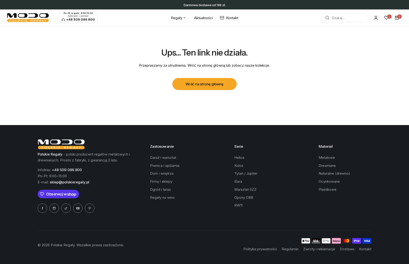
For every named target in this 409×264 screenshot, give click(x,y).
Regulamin (290, 249)
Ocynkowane (329, 181)
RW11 (238, 205)
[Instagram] (54, 208)
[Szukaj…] (327, 17)
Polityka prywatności (260, 249)
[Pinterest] (89, 208)
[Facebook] (42, 208)
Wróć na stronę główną (204, 84)
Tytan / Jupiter (246, 173)
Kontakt (365, 249)
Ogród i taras (160, 189)
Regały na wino (162, 197)
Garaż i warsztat (163, 157)
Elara (238, 181)
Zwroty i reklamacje (319, 249)
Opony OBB (243, 197)
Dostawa (347, 249)
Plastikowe (327, 189)
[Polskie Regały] (28, 17)
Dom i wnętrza (161, 173)
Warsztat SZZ (245, 189)
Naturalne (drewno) (334, 173)
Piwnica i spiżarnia (164, 165)
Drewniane (327, 165)
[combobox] (344, 17)
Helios (239, 157)
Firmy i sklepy (161, 181)
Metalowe (327, 157)
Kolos (238, 165)
